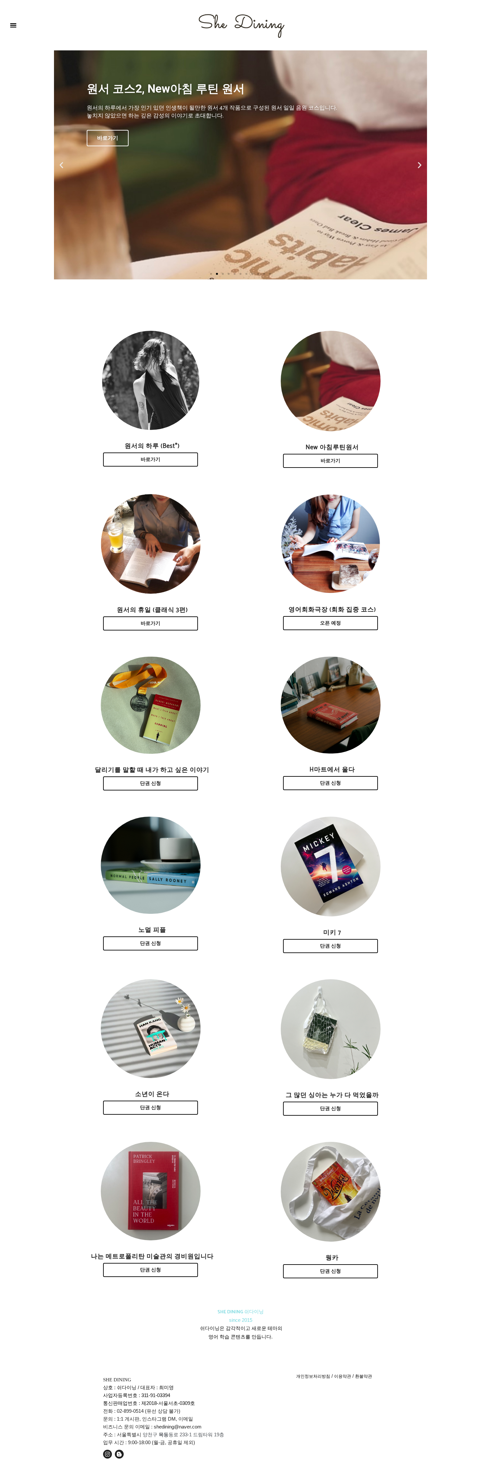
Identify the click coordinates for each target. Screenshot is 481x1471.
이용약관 (342, 1376)
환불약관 (363, 1376)
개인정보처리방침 (313, 1376)
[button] (13, 25)
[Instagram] (107, 1454)
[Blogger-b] (119, 1454)
